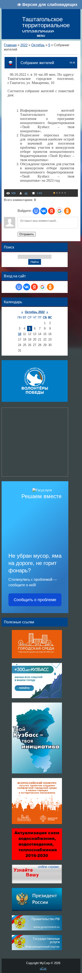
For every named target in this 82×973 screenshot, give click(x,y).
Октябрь (38, 45)
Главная (10, 45)
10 (19, 334)
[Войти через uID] (36, 211)
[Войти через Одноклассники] (67, 211)
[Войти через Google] (59, 211)
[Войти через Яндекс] (51, 211)
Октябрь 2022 (35, 312)
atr (26, 193)
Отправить (26, 234)
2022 (24, 45)
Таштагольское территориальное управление (46, 25)
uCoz (43, 968)
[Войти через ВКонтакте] (43, 211)
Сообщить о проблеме (35, 599)
